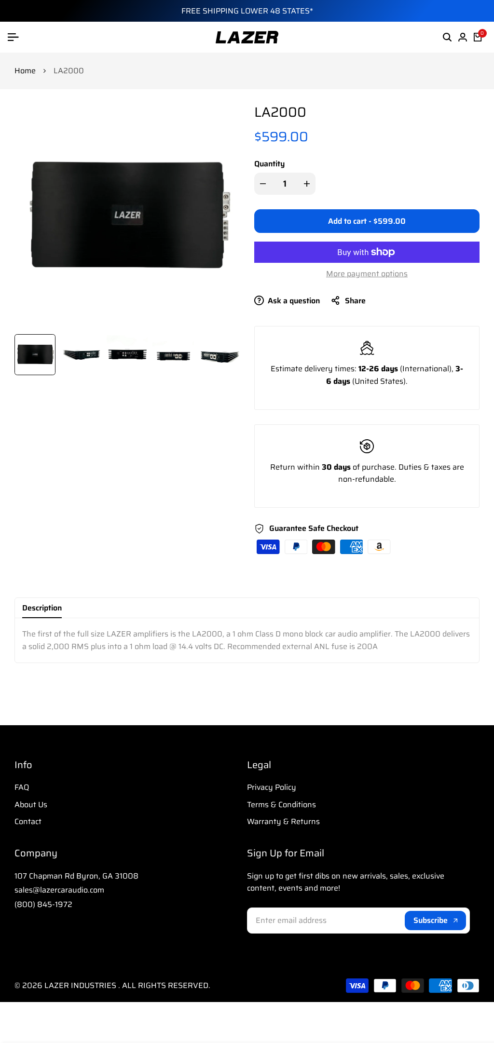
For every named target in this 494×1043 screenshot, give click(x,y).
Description (42, 608)
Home (25, 71)
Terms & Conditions (281, 805)
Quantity (269, 164)
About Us (30, 805)
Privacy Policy (271, 787)
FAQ (21, 787)
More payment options (367, 274)
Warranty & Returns (283, 821)
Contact (27, 821)
